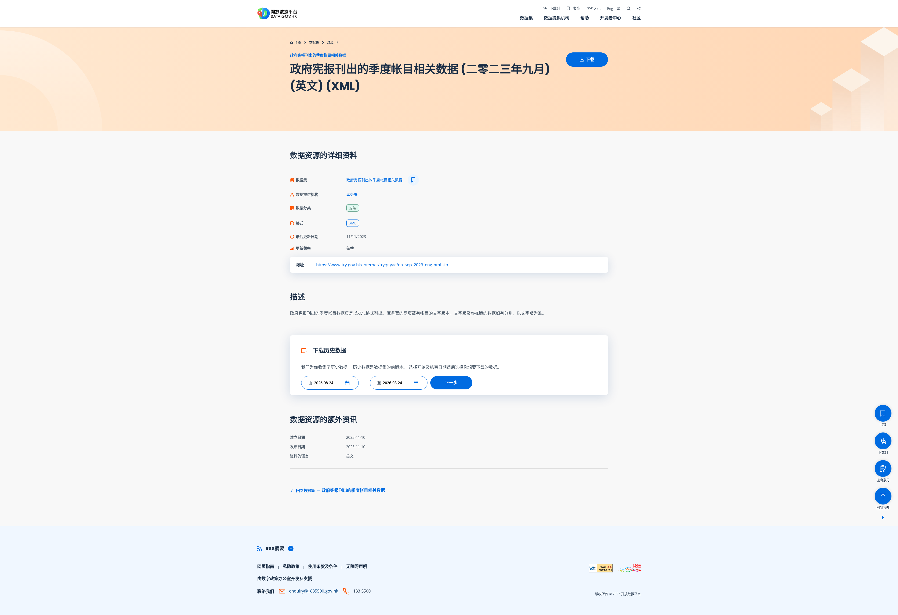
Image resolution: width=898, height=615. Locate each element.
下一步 (451, 382)
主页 (298, 42)
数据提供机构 (556, 18)
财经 (330, 42)
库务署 (352, 194)
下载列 (554, 8)
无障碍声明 (356, 566)
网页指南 (265, 566)
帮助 (584, 18)
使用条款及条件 (322, 566)
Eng (610, 8)
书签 (576, 8)
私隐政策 (291, 566)
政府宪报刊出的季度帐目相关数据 (318, 55)
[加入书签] (413, 180)
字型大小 (594, 8)
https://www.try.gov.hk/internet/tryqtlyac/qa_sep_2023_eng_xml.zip (382, 264)
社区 (636, 18)
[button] (348, 382)
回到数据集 (340, 490)
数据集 (526, 18)
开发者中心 (610, 18)
